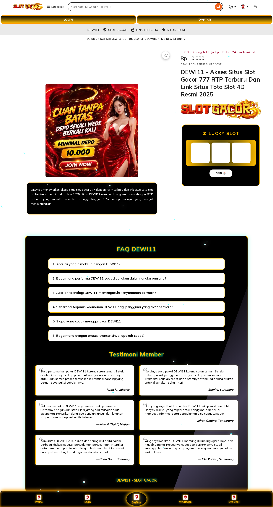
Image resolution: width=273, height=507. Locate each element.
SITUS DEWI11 (134, 38)
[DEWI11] (28, 9)
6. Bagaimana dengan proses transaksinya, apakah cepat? (99, 335)
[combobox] (141, 6)
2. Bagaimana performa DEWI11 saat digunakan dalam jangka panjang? (109, 278)
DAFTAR (205, 19)
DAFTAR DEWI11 (110, 38)
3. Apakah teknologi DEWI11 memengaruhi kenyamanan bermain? (104, 292)
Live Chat (234, 501)
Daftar (136, 502)
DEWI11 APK (155, 38)
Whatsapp (185, 501)
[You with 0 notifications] (245, 6)
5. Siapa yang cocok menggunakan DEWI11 (87, 321)
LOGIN (68, 19)
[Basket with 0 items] (255, 6)
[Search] (218, 6)
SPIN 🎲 (221, 173)
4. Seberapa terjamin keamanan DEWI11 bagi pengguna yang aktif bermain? (113, 307)
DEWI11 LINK (174, 38)
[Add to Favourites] (166, 55)
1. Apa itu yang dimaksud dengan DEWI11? (87, 264)
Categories (57, 6)
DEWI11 (92, 38)
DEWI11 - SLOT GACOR (136, 480)
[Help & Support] (232, 6)
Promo (39, 501)
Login (87, 501)
